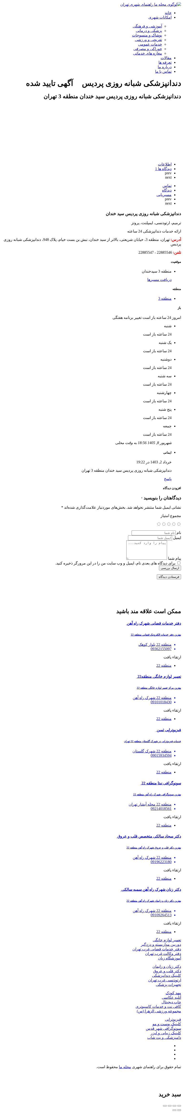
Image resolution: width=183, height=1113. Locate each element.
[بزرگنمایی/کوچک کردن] (165, 1106)
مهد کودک (173, 993)
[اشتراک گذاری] (174, 1106)
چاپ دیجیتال (171, 1002)
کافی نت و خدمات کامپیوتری (158, 1006)
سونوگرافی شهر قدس (163, 1028)
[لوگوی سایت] (150, 4)
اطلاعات (165, 164)
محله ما (125, 1067)
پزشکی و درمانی (149, 31)
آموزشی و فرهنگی (147, 26)
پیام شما (174, 558)
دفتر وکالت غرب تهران (163, 954)
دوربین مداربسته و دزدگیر (161, 944)
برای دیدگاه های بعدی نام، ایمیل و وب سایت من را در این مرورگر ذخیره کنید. (115, 563)
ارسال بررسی (170, 568)
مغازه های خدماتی (147, 53)
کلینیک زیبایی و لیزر (166, 1033)
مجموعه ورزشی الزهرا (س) (159, 1011)
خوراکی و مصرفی (147, 49)
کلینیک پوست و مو (166, 1024)
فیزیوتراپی (173, 1019)
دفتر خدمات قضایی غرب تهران (156, 949)
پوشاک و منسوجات (147, 35)
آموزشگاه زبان (169, 958)
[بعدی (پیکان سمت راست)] (174, 1110)
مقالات (166, 58)
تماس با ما (163, 71)
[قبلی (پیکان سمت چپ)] (179, 1110)
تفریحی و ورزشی (148, 40)
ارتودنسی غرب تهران (164, 980)
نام (179, 533)
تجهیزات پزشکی (168, 985)
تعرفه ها (165, 62)
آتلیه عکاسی (171, 997)
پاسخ (168, 479)
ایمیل (177, 538)
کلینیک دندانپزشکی (166, 975)
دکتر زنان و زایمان (166, 966)
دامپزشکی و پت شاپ (164, 1037)
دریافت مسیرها (159, 280)
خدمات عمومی (150, 44)
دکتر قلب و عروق (167, 971)
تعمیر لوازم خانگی (167, 940)
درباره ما (165, 67)
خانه (168, 13)
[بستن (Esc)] (179, 1106)
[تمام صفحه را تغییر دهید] (170, 1106)
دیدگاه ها (163, 169)
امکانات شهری (160, 17)
